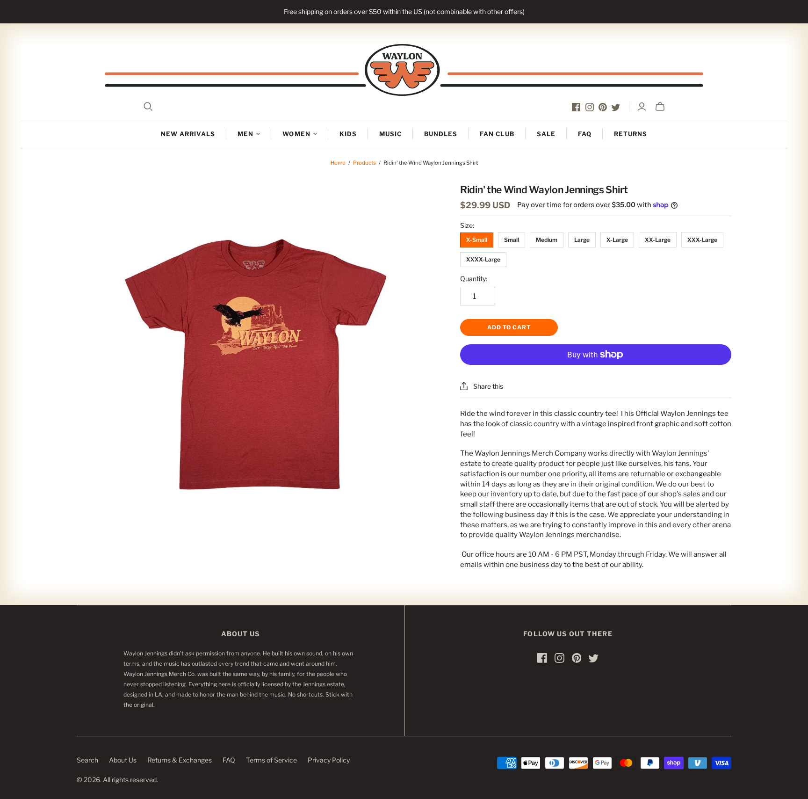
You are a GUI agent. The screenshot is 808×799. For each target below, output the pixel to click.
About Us (123, 760)
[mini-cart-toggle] (660, 106)
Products (364, 163)
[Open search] (148, 106)
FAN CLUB (497, 134)
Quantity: (473, 279)
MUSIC (390, 134)
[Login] (642, 106)
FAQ (585, 134)
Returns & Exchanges (179, 760)
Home (338, 163)
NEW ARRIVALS (188, 134)
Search (87, 760)
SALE (546, 134)
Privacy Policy (329, 760)
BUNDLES (440, 134)
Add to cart (509, 327)
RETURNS (630, 134)
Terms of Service (271, 760)
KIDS (348, 134)
